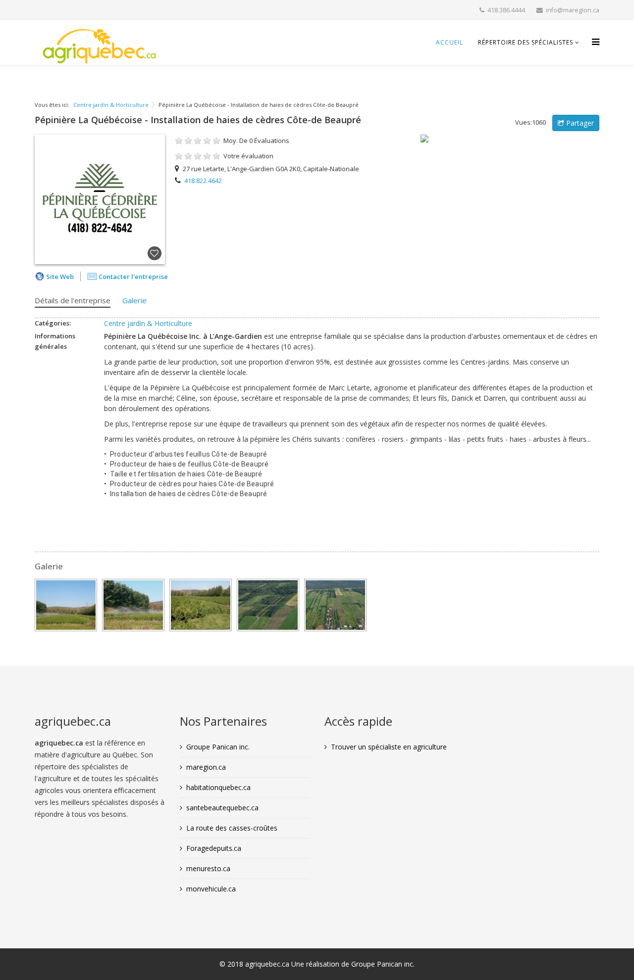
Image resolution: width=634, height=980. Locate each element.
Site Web (60, 276)
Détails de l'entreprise (72, 300)
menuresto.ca (208, 868)
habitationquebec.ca (218, 787)
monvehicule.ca (211, 888)
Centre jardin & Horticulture (111, 104)
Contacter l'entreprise (133, 276)
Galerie (134, 300)
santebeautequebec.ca (222, 807)
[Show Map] (510, 138)
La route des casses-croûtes (231, 828)
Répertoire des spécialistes (525, 42)
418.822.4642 (203, 180)
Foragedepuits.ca (213, 848)
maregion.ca (206, 767)
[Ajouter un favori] (154, 253)
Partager (579, 123)
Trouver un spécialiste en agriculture (389, 746)
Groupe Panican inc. (218, 746)
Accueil (449, 42)
